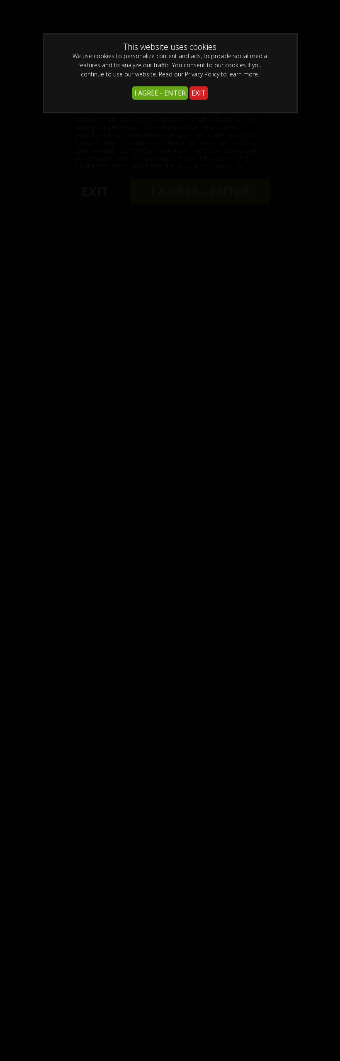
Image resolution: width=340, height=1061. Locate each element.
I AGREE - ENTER (160, 93)
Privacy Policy (202, 74)
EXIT (199, 93)
